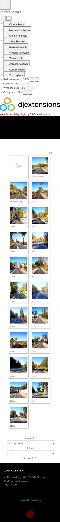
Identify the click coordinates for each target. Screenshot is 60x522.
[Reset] (3, 18)
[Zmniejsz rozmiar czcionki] (23, 84)
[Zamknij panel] (9, 18)
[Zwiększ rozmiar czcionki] (28, 84)
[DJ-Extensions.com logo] (30, 110)
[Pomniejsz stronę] (32, 79)
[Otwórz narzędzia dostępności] (5, 5)
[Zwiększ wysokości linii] (33, 88)
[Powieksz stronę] (37, 79)
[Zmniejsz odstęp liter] (25, 92)
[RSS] (50, 152)
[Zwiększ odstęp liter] (30, 92)
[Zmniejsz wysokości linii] (28, 88)
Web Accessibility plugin (13, 114)
